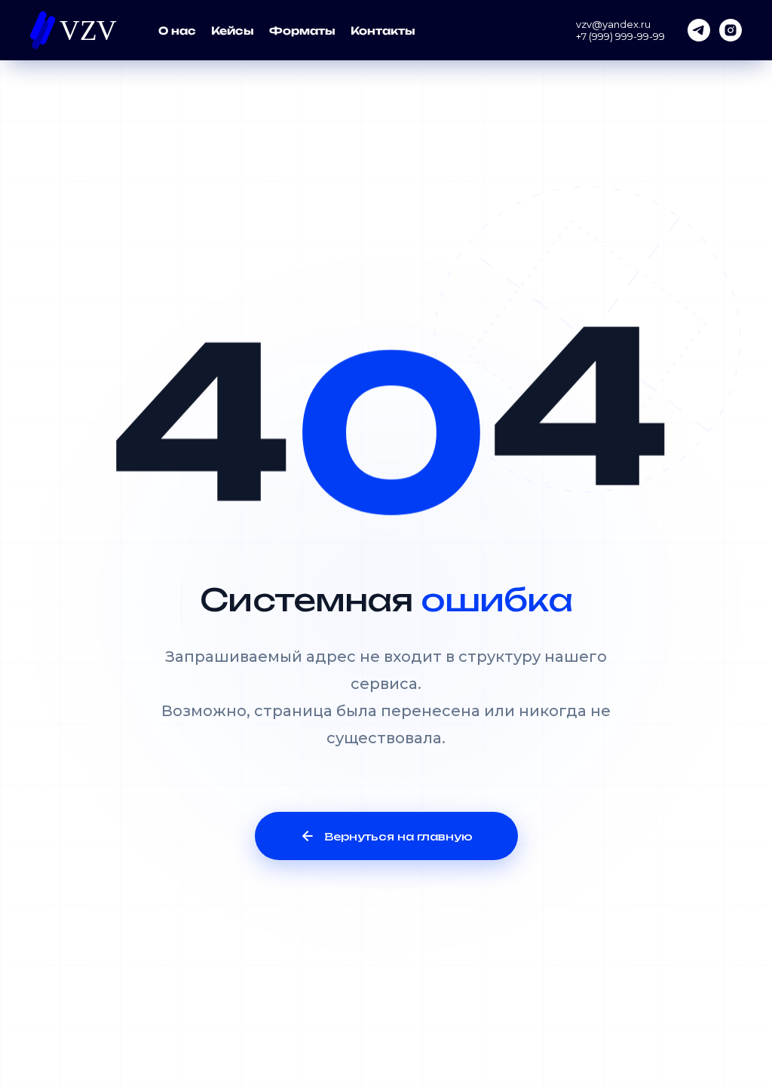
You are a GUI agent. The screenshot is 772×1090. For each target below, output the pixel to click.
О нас (177, 30)
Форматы (302, 30)
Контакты (383, 30)
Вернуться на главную (398, 836)
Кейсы (232, 30)
